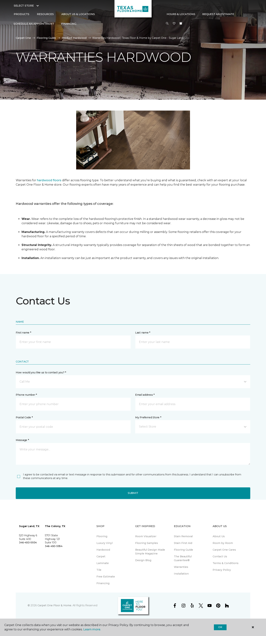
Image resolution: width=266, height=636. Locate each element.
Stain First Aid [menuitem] (183, 543)
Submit (133, 493)
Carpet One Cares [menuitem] (224, 549)
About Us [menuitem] (219, 536)
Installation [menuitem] (181, 573)
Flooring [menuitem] (101, 536)
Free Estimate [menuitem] (105, 576)
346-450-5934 (28, 542)
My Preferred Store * (148, 417)
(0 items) (181, 23)
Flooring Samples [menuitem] (146, 543)
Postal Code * (24, 417)
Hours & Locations (181, 14)
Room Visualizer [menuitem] (145, 536)
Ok (220, 627)
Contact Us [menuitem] (220, 556)
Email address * (145, 394)
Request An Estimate (218, 14)
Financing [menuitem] (68, 23)
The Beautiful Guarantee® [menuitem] (183, 558)
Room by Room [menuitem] (223, 543)
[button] (167, 24)
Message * (22, 440)
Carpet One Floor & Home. (54, 605)
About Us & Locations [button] (78, 14)
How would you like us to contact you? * (41, 372)
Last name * (142, 332)
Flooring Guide (46, 38)
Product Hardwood (74, 38)
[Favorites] (174, 24)
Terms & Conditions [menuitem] (225, 563)
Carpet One (23, 38)
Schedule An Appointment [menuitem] (34, 23)
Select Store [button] (24, 5)
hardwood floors (49, 180)
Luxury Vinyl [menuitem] (104, 543)
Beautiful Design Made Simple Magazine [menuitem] (150, 551)
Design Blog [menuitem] (143, 560)
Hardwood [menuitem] (103, 549)
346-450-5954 (53, 546)
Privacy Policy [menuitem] (222, 569)
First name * (23, 332)
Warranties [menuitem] (181, 567)
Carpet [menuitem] (100, 556)
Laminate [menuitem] (102, 563)
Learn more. (92, 629)
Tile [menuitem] (98, 569)
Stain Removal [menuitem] (183, 536)
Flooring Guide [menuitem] (183, 549)
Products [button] (21, 14)
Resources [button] (45, 14)
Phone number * (26, 394)
